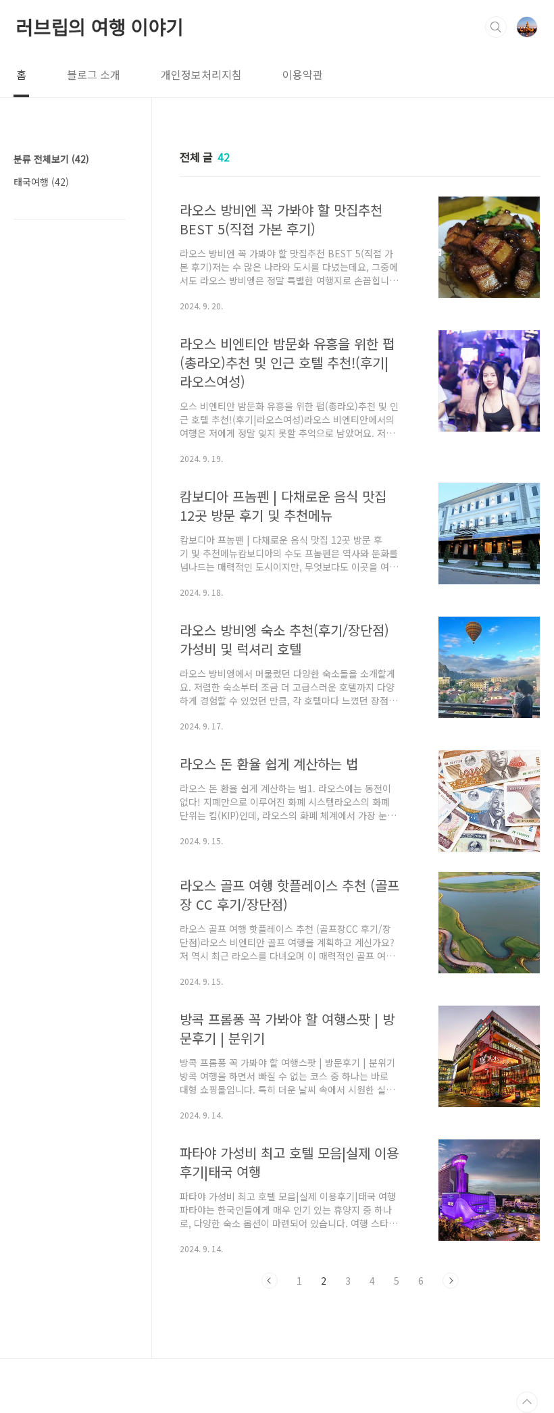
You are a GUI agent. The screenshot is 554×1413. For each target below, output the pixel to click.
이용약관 (302, 74)
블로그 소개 (93, 74)
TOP (527, 1402)
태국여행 (41, 181)
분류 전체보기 (51, 158)
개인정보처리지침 (201, 74)
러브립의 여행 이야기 (100, 26)
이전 (269, 1281)
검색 (496, 27)
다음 (451, 1281)
